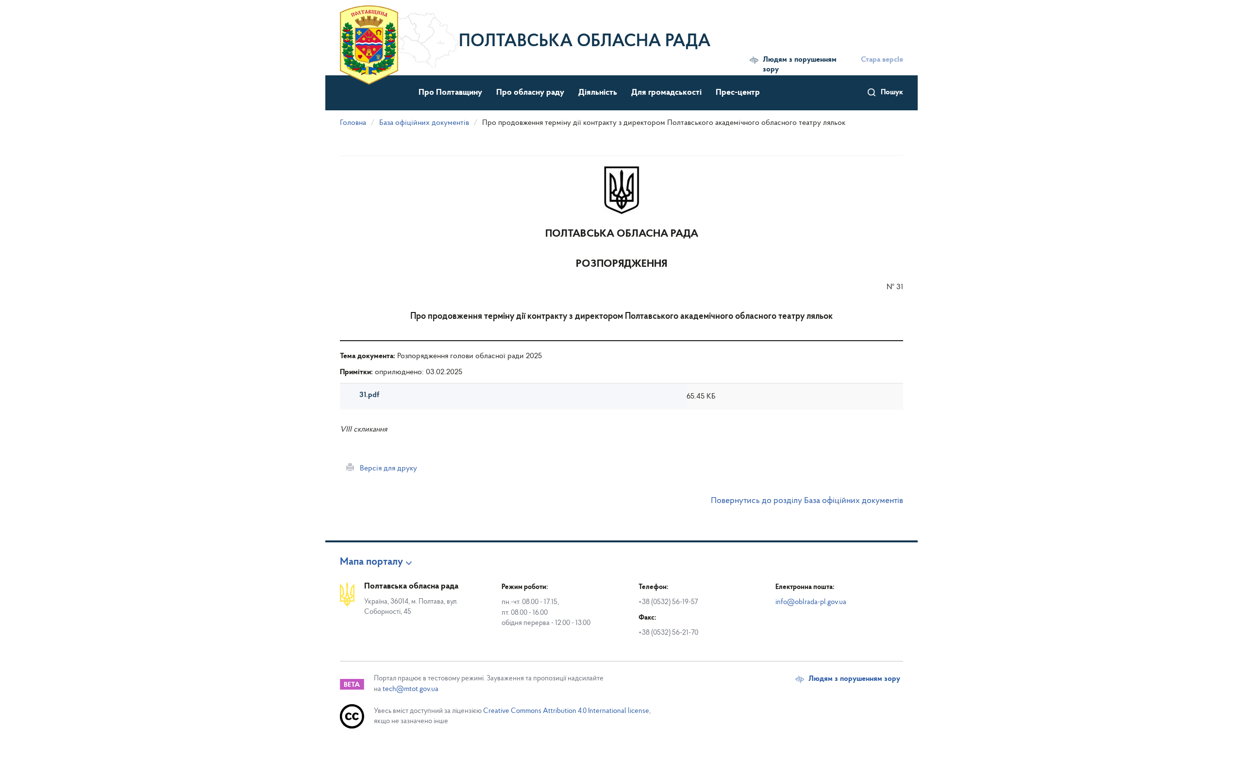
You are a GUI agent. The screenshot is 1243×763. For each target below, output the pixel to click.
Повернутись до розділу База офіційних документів (807, 501)
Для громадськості (666, 92)
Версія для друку (385, 468)
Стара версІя (882, 60)
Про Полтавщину (450, 92)
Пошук (892, 92)
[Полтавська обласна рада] (399, 36)
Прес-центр (738, 92)
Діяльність (597, 92)
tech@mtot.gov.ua (410, 689)
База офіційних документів (424, 123)
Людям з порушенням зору (800, 64)
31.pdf (369, 395)
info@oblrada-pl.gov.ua (810, 602)
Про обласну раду (530, 92)
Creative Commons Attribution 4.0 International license (566, 711)
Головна (353, 123)
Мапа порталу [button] (371, 562)
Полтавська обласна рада (585, 42)
